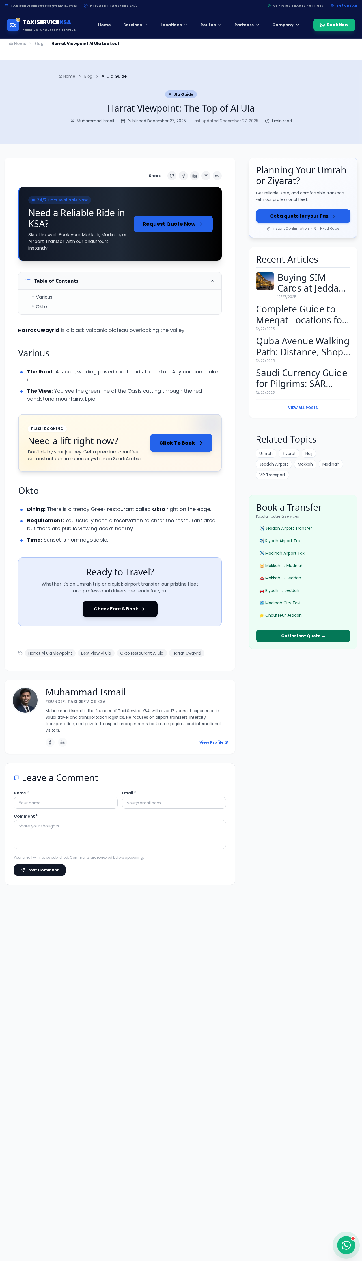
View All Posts (303, 407)
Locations (171, 25)
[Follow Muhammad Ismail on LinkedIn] (62, 742)
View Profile (211, 742)
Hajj (308, 453)
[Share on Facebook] (183, 175)
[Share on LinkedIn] (194, 175)
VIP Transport (272, 475)
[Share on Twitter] (171, 175)
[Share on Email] (205, 175)
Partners (244, 25)
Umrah (266, 453)
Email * (129, 793)
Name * (21, 793)
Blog (39, 43)
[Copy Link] (217, 175)
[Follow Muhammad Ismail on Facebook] (50, 742)
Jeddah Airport (273, 464)
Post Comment (43, 870)
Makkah (305, 464)
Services (132, 25)
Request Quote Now (169, 223)
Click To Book (177, 442)
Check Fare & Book (116, 609)
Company (283, 25)
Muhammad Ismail (86, 692)
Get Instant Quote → (303, 636)
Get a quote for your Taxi (300, 216)
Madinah (330, 464)
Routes (208, 25)
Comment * (26, 816)
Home (104, 25)
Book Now (337, 25)
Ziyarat (289, 453)
